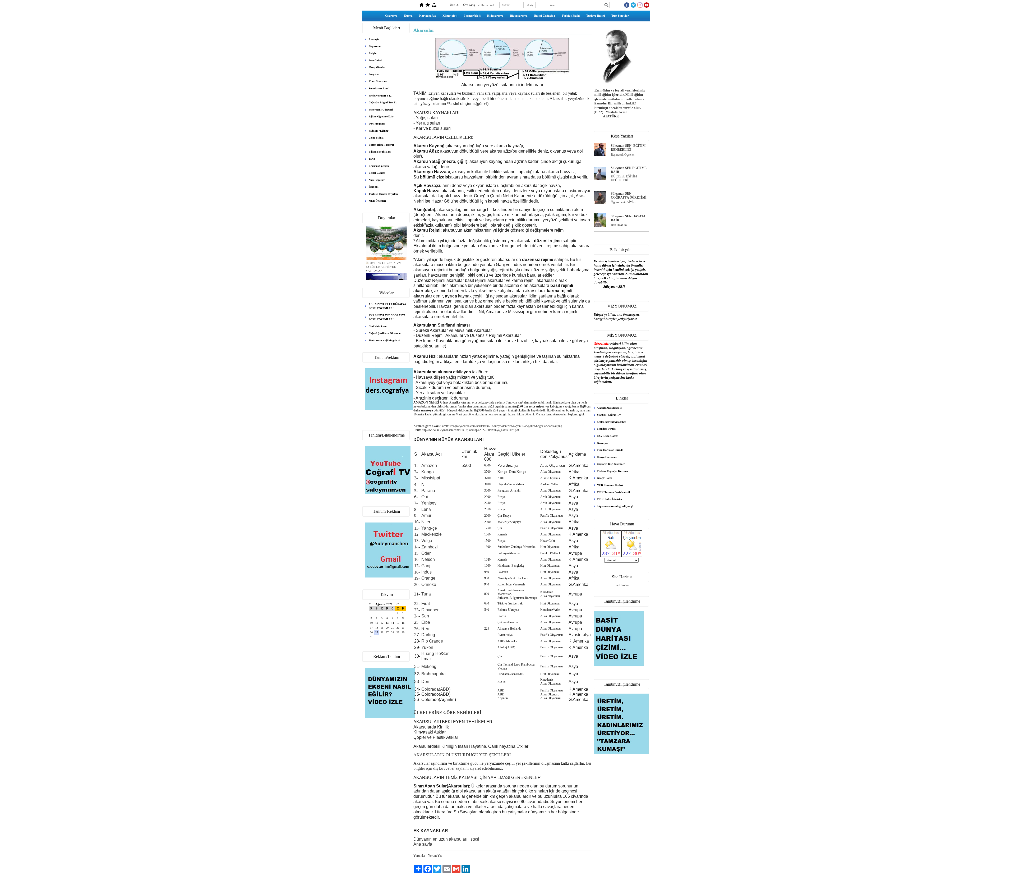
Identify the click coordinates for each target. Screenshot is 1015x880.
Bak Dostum (619, 225)
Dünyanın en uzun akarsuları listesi (446, 839)
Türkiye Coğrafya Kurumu (612, 471)
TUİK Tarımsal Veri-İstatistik (614, 492)
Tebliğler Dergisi (606, 428)
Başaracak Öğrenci (622, 155)
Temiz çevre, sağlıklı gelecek (384, 340)
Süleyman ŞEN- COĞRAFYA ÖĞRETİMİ (629, 195)
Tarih (372, 158)
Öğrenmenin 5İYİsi (623, 202)
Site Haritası (621, 585)
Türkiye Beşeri (595, 15)
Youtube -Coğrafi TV (609, 414)
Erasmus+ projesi (379, 165)
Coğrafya (391, 15)
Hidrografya (495, 15)
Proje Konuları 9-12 (380, 95)
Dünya (408, 15)
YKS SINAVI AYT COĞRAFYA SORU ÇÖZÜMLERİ (387, 317)
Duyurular (375, 46)
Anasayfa (374, 39)
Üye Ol (454, 4)
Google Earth (604, 477)
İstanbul (374, 186)
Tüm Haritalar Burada (610, 449)
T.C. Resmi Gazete (607, 435)
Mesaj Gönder (377, 67)
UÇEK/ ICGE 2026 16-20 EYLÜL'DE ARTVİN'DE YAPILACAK (384, 260)
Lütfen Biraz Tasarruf (381, 144)
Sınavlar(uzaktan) (379, 88)
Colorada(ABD (435, 689)
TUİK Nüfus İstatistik (609, 499)
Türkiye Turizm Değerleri (383, 193)
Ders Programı (377, 123)
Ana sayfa (422, 844)
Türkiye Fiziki (571, 15)
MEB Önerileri (377, 200)
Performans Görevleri (381, 109)
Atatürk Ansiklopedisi (609, 407)
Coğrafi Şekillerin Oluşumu (385, 333)
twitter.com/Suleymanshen (611, 421)
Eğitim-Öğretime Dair (381, 116)
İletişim (373, 53)
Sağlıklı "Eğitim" (379, 130)
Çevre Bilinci (376, 137)
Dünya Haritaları (607, 457)
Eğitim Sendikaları (380, 151)
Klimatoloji (449, 15)
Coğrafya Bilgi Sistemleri (611, 463)
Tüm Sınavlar (620, 15)
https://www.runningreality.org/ (615, 506)
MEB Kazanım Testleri (610, 485)
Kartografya (427, 15)
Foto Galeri (375, 60)
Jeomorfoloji (472, 15)
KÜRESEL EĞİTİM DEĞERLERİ (624, 178)
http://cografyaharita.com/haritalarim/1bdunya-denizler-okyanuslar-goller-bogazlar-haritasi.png (503, 426)
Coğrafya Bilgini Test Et (382, 102)
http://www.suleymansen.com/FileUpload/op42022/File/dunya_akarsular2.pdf (470, 430)
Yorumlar (419, 856)
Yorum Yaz (435, 856)
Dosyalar (374, 74)
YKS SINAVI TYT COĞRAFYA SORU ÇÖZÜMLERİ (387, 306)
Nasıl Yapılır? (377, 179)
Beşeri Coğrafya (544, 15)
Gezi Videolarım (378, 326)
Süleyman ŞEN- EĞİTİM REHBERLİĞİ (628, 148)
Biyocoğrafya (519, 15)
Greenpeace (603, 443)
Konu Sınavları (378, 81)
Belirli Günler (377, 172)
